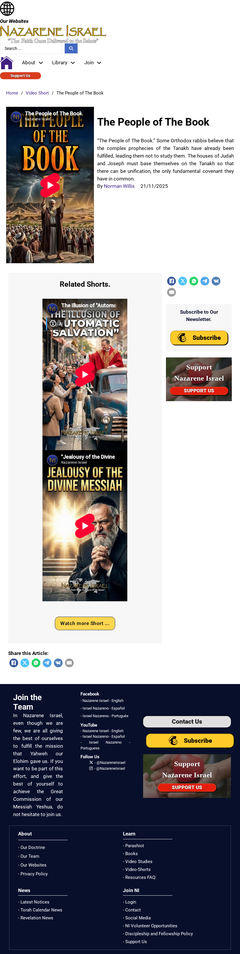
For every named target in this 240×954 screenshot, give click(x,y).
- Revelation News (35, 918)
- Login (129, 902)
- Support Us (135, 941)
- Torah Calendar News (40, 910)
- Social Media (137, 918)
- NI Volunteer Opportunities (150, 925)
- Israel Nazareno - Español (102, 708)
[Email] (69, 662)
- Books (130, 853)
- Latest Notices (33, 902)
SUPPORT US (199, 391)
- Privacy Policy (33, 874)
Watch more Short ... (84, 623)
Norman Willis (119, 186)
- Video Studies (137, 861)
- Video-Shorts (137, 869)
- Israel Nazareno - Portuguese (105, 745)
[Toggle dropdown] (40, 62)
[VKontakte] (58, 662)
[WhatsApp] (36, 662)
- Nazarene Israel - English (102, 700)
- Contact (132, 910)
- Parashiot (133, 845)
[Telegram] (47, 662)
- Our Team (28, 856)
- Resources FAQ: (139, 877)
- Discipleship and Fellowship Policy (158, 933)
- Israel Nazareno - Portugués (104, 716)
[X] (24, 662)
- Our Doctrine (31, 847)
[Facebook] (13, 662)
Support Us (21, 75)
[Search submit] (71, 48)
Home (12, 93)
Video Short (37, 93)
